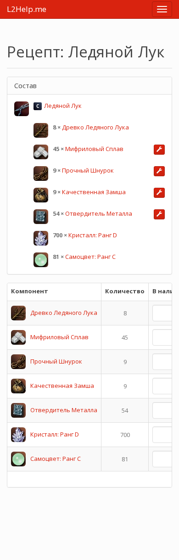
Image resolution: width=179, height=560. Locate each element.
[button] (159, 150)
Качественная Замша (94, 192)
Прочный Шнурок (88, 170)
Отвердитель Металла (98, 213)
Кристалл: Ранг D (92, 235)
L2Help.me (26, 9)
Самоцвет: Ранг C (90, 256)
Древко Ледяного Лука (95, 127)
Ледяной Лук (63, 105)
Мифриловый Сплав (94, 149)
